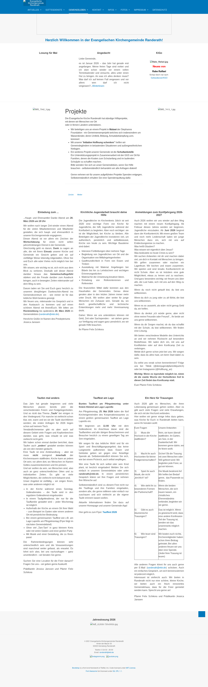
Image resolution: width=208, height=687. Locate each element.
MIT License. (131, 668)
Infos (111, 9)
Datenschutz (160, 9)
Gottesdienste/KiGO (159, 77)
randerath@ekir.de (49, 314)
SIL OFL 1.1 (117, 671)
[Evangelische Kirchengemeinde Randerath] (34, 3)
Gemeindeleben (77, 9)
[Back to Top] (201, 614)
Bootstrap (76, 668)
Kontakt (97, 9)
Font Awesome (91, 671)
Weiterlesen (98, 86)
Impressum (140, 9)
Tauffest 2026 (110, 512)
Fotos (124, 9)
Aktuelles (33, 9)
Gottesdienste (54, 9)
